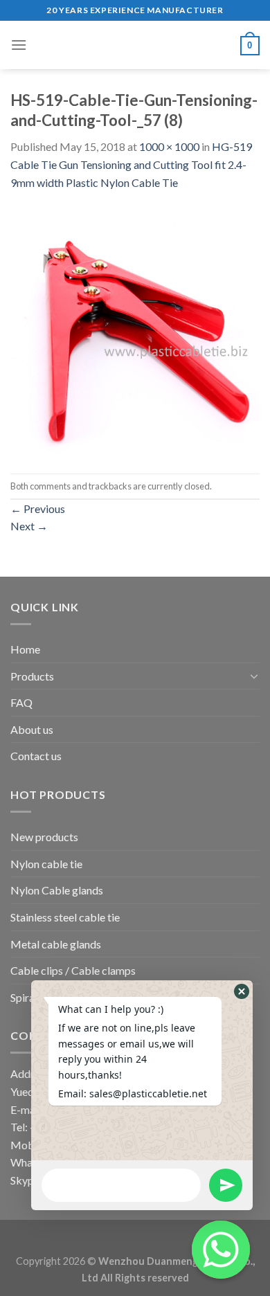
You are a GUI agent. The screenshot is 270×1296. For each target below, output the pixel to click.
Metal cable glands (55, 944)
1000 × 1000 (169, 146)
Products (32, 676)
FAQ (21, 702)
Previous (37, 508)
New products (44, 836)
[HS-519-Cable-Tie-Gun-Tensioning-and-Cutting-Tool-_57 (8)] (135, 330)
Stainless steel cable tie (65, 917)
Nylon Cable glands (56, 890)
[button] (241, 991)
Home (25, 649)
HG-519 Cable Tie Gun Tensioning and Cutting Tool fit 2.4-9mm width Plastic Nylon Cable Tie (131, 164)
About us (31, 729)
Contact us (36, 755)
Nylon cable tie (46, 863)
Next (29, 525)
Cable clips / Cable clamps (73, 970)
